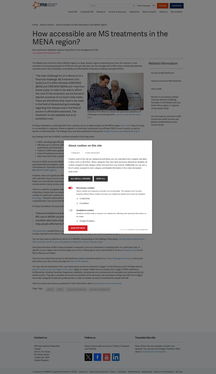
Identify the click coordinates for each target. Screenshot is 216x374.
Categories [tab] (75, 153)
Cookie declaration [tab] (92, 153)
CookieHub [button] (85, 199)
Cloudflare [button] (84, 203)
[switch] (69, 188)
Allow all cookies (80, 179)
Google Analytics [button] (87, 221)
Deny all (100, 179)
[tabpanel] (108, 206)
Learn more (73, 171)
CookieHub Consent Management (137, 229)
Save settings (78, 228)
